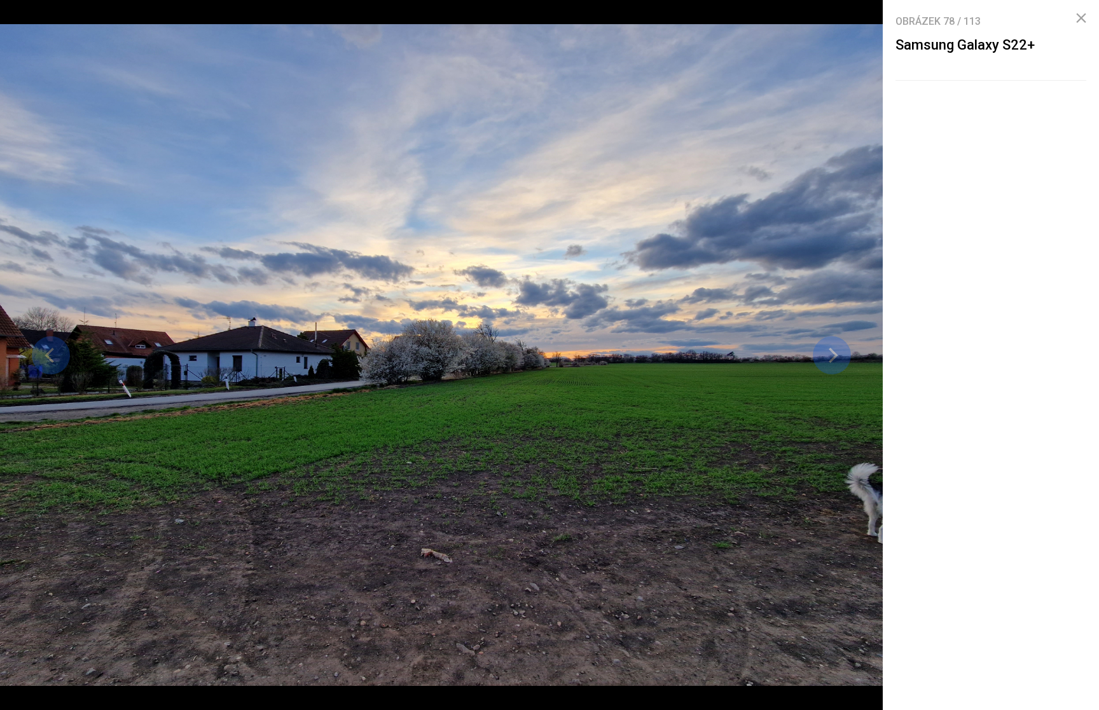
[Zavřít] (1081, 18)
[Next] (832, 355)
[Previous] (51, 355)
